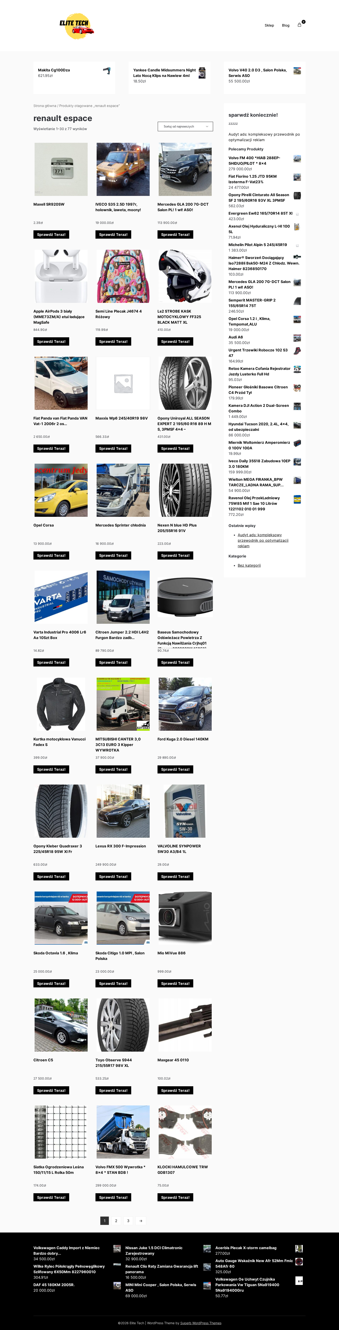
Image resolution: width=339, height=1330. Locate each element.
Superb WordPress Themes (200, 1323)
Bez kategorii (249, 565)
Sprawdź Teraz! (51, 234)
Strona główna (44, 106)
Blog (285, 25)
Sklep (269, 25)
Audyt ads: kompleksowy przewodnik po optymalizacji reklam (263, 540)
